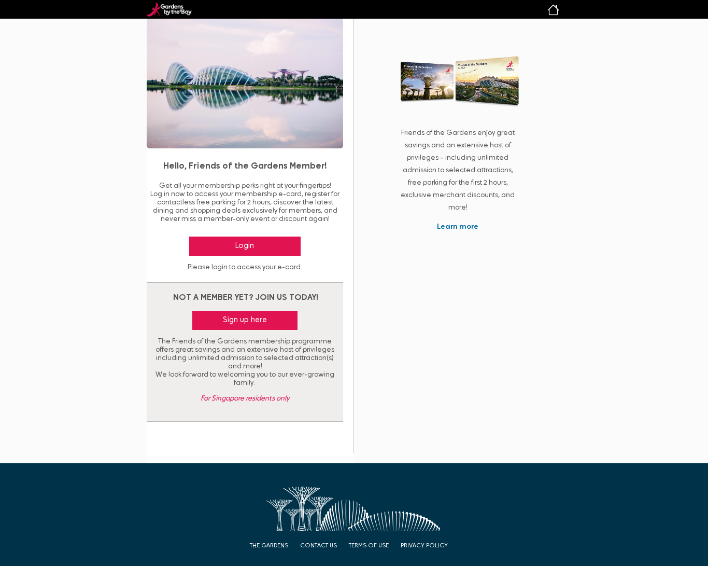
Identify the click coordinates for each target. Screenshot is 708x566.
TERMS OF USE (369, 546)
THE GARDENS (269, 546)
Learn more (457, 227)
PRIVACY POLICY (424, 546)
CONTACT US (318, 546)
